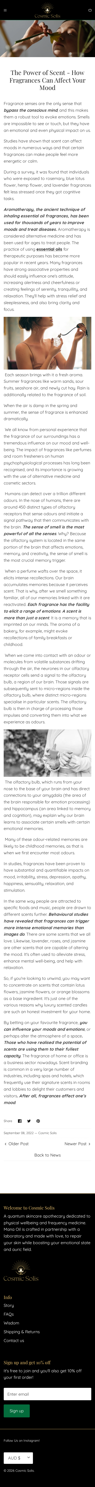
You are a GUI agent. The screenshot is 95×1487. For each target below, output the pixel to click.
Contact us (14, 1340)
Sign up (17, 1410)
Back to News (47, 1155)
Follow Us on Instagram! (22, 1440)
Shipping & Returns (22, 1331)
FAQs (9, 1314)
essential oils (49, 249)
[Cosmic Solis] (47, 10)
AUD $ (14, 1458)
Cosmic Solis (24, 1470)
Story (9, 1305)
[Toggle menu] (5, 10)
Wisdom (11, 1323)
